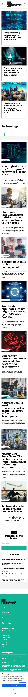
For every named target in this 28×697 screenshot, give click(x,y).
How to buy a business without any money (13, 559)
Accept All (14, 685)
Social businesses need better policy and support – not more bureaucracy (13, 569)
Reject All (14, 693)
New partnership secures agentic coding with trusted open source (13, 36)
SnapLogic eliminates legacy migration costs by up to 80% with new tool (13, 311)
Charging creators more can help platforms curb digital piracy (13, 71)
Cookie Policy (22, 682)
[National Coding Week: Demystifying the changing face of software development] (14, 388)
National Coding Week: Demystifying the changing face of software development (13, 409)
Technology (5, 160)
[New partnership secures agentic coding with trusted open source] (14, 20)
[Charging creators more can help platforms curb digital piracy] (14, 56)
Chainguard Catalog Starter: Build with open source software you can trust (12, 217)
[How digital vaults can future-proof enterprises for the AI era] (14, 152)
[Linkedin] (12, 532)
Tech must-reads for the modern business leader (12, 508)
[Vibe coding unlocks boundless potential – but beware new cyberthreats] (14, 341)
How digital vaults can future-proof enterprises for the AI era (13, 170)
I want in (14, 548)
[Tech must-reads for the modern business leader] (14, 491)
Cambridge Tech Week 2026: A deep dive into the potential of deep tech (13, 107)
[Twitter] (15, 532)
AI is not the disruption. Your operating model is (12, 574)
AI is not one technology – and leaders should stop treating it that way (12, 579)
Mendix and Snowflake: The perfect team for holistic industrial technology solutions (13, 460)
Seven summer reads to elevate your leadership (12, 563)
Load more (13, 526)
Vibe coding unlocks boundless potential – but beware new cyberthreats (13, 361)
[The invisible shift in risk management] (14, 247)
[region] (14, 684)
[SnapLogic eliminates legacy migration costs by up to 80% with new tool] (14, 291)
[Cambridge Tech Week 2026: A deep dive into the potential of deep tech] (14, 91)
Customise (14, 689)
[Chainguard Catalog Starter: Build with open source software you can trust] (14, 197)
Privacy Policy (5, 616)
